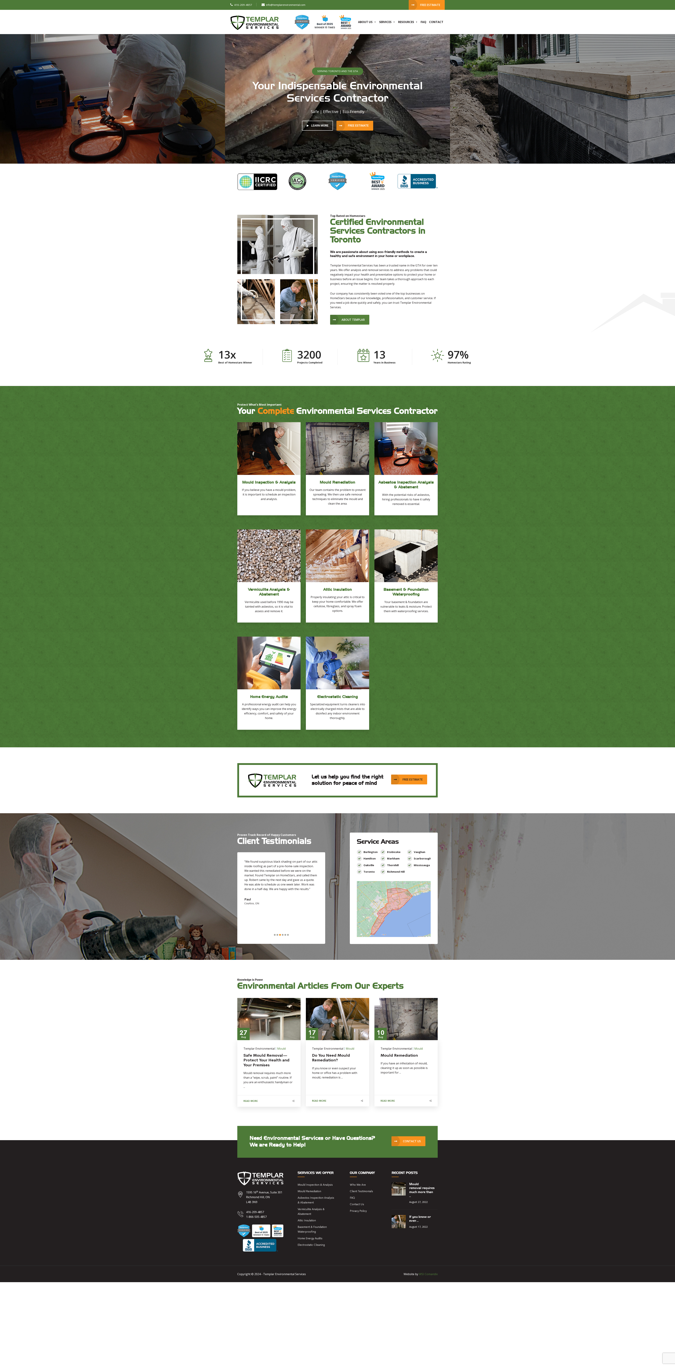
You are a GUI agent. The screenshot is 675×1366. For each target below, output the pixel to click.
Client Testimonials (361, 1191)
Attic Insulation (307, 1220)
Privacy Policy (358, 1211)
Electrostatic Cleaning (311, 1245)
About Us (365, 22)
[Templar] (254, 22)
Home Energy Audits (310, 1238)
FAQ (423, 22)
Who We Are (358, 1185)
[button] (275, 934)
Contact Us (357, 1204)
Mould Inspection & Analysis (315, 1185)
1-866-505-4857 (256, 1217)
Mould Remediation (309, 1191)
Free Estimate (430, 5)
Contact (436, 22)
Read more (250, 1101)
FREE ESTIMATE (358, 125)
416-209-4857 (243, 5)
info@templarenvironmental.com (285, 5)
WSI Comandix (428, 1274)
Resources (406, 22)
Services (385, 22)
